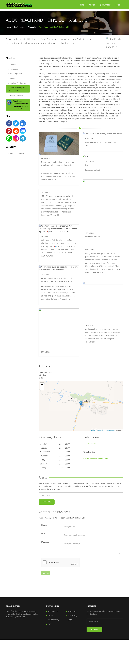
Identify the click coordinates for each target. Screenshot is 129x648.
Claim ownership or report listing (16, 89)
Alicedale (32, 27)
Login (118, 5)
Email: (43, 533)
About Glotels (53, 611)
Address (13, 64)
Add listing (72, 615)
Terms (50, 615)
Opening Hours (16, 74)
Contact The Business (18, 83)
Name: (44, 525)
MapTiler (100, 430)
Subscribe (47, 502)
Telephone (14, 69)
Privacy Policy (53, 620)
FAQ (49, 624)
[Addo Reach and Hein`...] (81, 403)
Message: (45, 542)
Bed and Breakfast (17, 153)
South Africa (19, 27)
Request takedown (17, 95)
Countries (105, 5)
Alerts (12, 78)
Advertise (72, 611)
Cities (92, 5)
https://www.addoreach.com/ (95, 458)
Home (81, 5)
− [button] (42, 388)
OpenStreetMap (110, 430)
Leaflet (93, 430)
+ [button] (42, 384)
